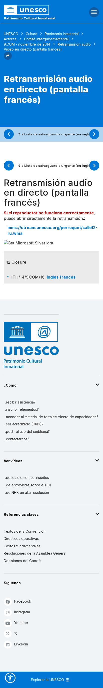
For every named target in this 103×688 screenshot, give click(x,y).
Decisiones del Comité (22, 561)
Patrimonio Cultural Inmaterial (29, 18)
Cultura (31, 34)
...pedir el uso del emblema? (27, 431)
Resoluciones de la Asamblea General (35, 553)
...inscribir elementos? (21, 409)
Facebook (22, 601)
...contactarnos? (16, 439)
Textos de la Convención (25, 531)
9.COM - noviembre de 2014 (27, 44)
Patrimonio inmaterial (61, 34)
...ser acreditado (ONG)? (24, 424)
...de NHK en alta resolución (26, 492)
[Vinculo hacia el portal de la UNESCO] (34, 10)
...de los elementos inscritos (26, 477)
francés (68, 277)
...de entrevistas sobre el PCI (27, 485)
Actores (10, 39)
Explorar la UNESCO (48, 680)
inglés (52, 277)
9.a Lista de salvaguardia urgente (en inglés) (56, 134)
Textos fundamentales (22, 546)
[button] (8, 58)
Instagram (22, 612)
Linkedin (21, 644)
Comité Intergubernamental (46, 39)
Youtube (21, 623)
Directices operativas (21, 538)
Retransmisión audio (74, 44)
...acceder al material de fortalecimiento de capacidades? (51, 417)
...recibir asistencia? (20, 402)
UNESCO (11, 34)
